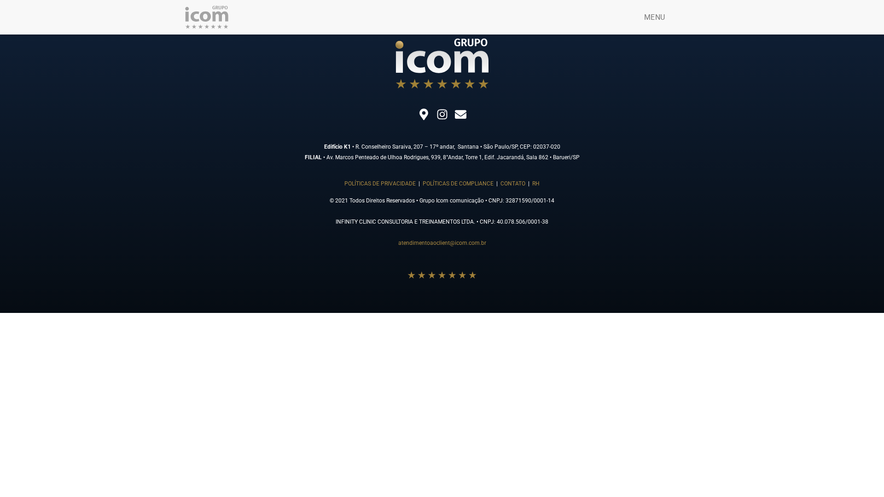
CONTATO (513, 183)
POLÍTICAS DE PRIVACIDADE (380, 183)
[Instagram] (442, 114)
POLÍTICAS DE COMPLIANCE (458, 183)
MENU (654, 17)
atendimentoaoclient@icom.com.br (442, 243)
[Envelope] (460, 114)
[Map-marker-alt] (423, 114)
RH (536, 183)
